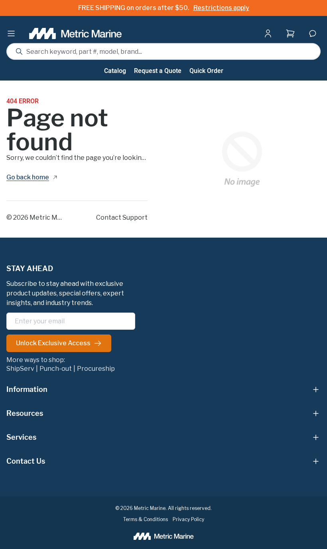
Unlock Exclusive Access (53, 343)
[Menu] (11, 33)
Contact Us (25, 461)
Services (21, 437)
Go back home (27, 177)
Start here (291, 49)
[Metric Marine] (76, 33)
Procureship (96, 369)
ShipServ (20, 369)
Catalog (115, 71)
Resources (24, 413)
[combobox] (163, 51)
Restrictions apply (221, 8)
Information (26, 389)
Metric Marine (51, 217)
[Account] (269, 33)
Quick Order (206, 71)
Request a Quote (157, 71)
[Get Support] (313, 33)
